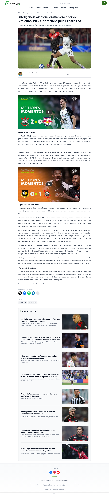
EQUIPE (63, 8)
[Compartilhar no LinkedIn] (33, 293)
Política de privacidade (61, 480)
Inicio (19, 13)
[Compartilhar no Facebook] (24, 293)
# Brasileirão (22, 302)
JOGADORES (55, 8)
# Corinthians (32, 302)
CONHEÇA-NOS (73, 8)
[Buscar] (104, 3)
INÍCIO (31, 8)
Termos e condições (47, 480)
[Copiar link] (38, 293)
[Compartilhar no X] (20, 293)
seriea (25, 13)
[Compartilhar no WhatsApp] (29, 293)
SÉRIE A (45, 8)
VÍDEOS (38, 8)
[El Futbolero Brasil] (12, 3)
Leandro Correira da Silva (31, 73)
